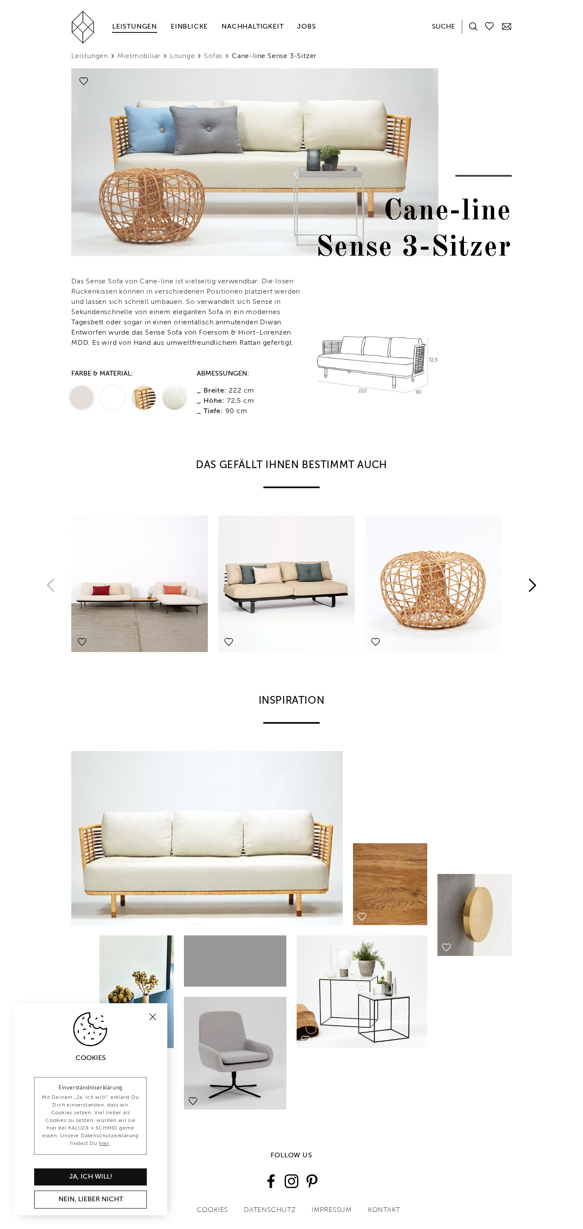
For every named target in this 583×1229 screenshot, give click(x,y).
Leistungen (134, 26)
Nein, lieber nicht (90, 1199)
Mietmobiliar (139, 56)
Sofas (213, 56)
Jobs (306, 26)
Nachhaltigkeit (252, 26)
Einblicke (189, 26)
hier (104, 1143)
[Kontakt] (506, 26)
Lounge (182, 56)
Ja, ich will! (90, 1177)
